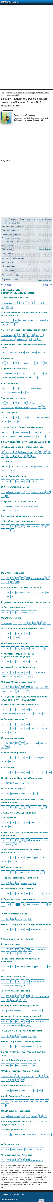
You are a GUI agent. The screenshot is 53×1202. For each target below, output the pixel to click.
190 (12, 648)
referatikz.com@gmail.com (9, 1200)
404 (32, 996)
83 (3, 452)
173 (49, 623)
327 (22, 857)
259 (37, 728)
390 (2, 970)
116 (2, 492)
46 (16, 388)
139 (27, 578)
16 (3, 324)
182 (37, 633)
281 (17, 772)
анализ (26, 388)
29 (3, 363)
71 (7, 432)
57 (44, 407)
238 (18, 713)
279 (7, 772)
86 (16, 452)
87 (36, 452)
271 (2, 757)
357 (22, 904)
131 (2, 530)
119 (48, 492)
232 (12, 709)
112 (22, 481)
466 (2, 1116)
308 (27, 822)
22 (33, 335)
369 (12, 929)
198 (7, 661)
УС (7, 306)
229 (27, 691)
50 (7, 403)
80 (7, 436)
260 (42, 728)
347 (12, 893)
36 (24, 373)
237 (37, 709)
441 (12, 1065)
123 (22, 510)
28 (44, 352)
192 (22, 648)
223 (32, 687)
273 (12, 757)
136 (12, 578)
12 (7, 320)
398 (2, 996)
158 (7, 596)
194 (32, 648)
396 (27, 981)
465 (7, 1105)
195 (37, 648)
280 (12, 772)
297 (7, 807)
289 (28, 783)
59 (7, 417)
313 (15, 826)
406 (7, 999)
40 (42, 373)
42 (39, 377)
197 (2, 661)
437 (2, 1065)
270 (7, 747)
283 (27, 772)
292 (32, 783)
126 (12, 526)
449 (7, 1080)
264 (7, 743)
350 (27, 893)
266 (17, 743)
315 (7, 840)
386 (7, 966)
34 (15, 373)
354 (7, 904)
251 (46, 724)
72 (12, 432)
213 (30, 676)
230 (2, 709)
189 (7, 648)
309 (32, 822)
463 (41, 1101)
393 (12, 981)
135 (7, 578)
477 (41, 1149)
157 (2, 596)
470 (45, 1116)
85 (12, 452)
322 (20, 844)
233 (17, 709)
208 (12, 672)
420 (32, 1021)
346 (7, 893)
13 (12, 320)
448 (2, 1080)
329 (15, 861)
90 (49, 452)
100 (7, 466)
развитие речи (37, 388)
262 (15, 732)
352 (49, 893)
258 (32, 728)
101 (12, 466)
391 (2, 981)
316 (12, 840)
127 (17, 526)
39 (37, 373)
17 (16, 324)
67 (19, 421)
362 (12, 919)
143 (17, 582)
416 (12, 1021)
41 (46, 373)
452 (22, 1080)
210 (22, 672)
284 (32, 772)
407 (24, 999)
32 (16, 363)
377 (17, 949)
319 (27, 840)
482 (22, 1160)
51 (12, 403)
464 (46, 1101)
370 (17, 929)
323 (2, 857)
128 (22, 526)
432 (12, 1046)
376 (12, 949)
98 (34, 456)
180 (27, 633)
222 (27, 687)
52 (16, 403)
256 (22, 728)
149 (12, 592)
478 (2, 1160)
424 (7, 1036)
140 (47, 578)
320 (46, 840)
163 (17, 612)
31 (12, 363)
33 (20, 363)
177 (12, 633)
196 (46, 648)
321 (2, 844)
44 (7, 388)
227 (46, 687)
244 (12, 724)
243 (7, 724)
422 (28, 1025)
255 (17, 728)
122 (35, 506)
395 (22, 981)
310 (37, 822)
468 (23, 1116)
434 (22, 1046)
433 (17, 1046)
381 (2, 953)
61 (16, 417)
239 (23, 713)
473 (7, 1134)
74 (36, 432)
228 (22, 691)
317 (17, 840)
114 (32, 481)
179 (22, 633)
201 (22, 661)
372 (27, 929)
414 (2, 1021)
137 (17, 578)
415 (7, 1021)
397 (29, 985)
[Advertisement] (26, 31)
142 (7, 582)
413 (45, 1010)
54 (25, 403)
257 (27, 728)
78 (49, 432)
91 (3, 456)
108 (2, 481)
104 (26, 466)
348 (17, 893)
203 (27, 661)
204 (36, 661)
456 (2, 1090)
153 (37, 592)
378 (22, 949)
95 (20, 456)
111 (17, 481)
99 (3, 466)
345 (2, 893)
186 (7, 637)
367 (7, 929)
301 (27, 807)
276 (27, 757)
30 (7, 363)
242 (2, 724)
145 (2, 592)
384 (29, 953)
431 (7, 1046)
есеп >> (47, 284)
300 (22, 807)
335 (32, 872)
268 (41, 743)
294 (7, 793)
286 (2, 783)
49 (3, 403)
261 (46, 728)
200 (17, 661)
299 (17, 807)
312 (46, 822)
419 (27, 1021)
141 (2, 582)
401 (17, 996)
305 (12, 822)
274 (17, 757)
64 (29, 417)
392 (7, 981)
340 (7, 882)
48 (28, 392)
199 (12, 661)
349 (22, 893)
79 (3, 436)
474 (2, 1138)
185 (2, 637)
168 (24, 623)
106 (2, 470)
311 (42, 822)
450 (12, 1080)
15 (48, 320)
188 (2, 648)
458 (7, 1090)
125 (7, 526)
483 (27, 1160)
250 (42, 724)
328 (42, 857)
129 (42, 526)
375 (7, 949)
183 (42, 633)
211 (27, 672)
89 (45, 452)
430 (2, 1046)
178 (17, 633)
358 (2, 908)
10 (12, 306)
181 (32, 633)
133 (2, 567)
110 (12, 481)
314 (2, 840)
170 (34, 623)
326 (17, 857)
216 (2, 687)
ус (3, 747)
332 (7, 872)
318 (22, 840)
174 (2, 633)
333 (12, 872)
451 (17, 1080)
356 (17, 904)
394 (17, 981)
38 (33, 373)
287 (7, 783)
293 (2, 793)
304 (7, 822)
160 (2, 612)
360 (2, 919)
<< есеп (6, 284)
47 (20, 388)
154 (42, 592)
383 (20, 953)
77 (45, 432)
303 (2, 822)
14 (16, 320)
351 (32, 893)
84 (7, 452)
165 (34, 612)
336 (42, 872)
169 (29, 623)
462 (37, 1101)
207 (7, 672)
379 (27, 949)
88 (40, 452)
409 (2, 1010)
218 (12, 687)
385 (2, 966)
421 (23, 1025)
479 (7, 1160)
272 (7, 757)
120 (7, 496)
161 (7, 612)
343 (34, 882)
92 (7, 456)
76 (40, 432)
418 (22, 1021)
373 (2, 933)
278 (2, 772)
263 (2, 743)
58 (3, 417)
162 (12, 612)
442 (17, 1065)
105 (31, 466)
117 (23, 492)
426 (12, 1036)
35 (19, 373)
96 (25, 456)
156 (47, 592)
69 (3, 432)
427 (17, 1036)
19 (19, 335)
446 (41, 1076)
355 (12, 904)
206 (2, 672)
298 (12, 807)
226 (42, 687)
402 (22, 996)
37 (28, 373)
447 (46, 1076)
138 (22, 578)
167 (19, 623)
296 (2, 807)
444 (36, 1076)
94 (16, 456)
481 (17, 1160)
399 (7, 996)
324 (7, 857)
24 (42, 335)
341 (12, 882)
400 (12, 996)
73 (31, 432)
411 (23, 1010)
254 (12, 728)
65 (34, 417)
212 (32, 672)
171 (39, 623)
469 (28, 1116)
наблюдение (6, 303)
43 (3, 388)
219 (17, 687)
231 (7, 709)
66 (10, 421)
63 (25, 417)
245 (17, 724)
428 (34, 1036)
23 (37, 335)
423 (2, 1036)
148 (7, 592)
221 (22, 687)
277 (15, 761)
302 (44, 807)
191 (17, 648)
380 (32, 949)
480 (12, 1160)
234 (22, 709)
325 (12, 857)
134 (2, 578)
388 (17, 966)
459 (40, 1090)
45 (12, 388)
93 (12, 456)
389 (22, 966)
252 (2, 728)
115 (41, 481)
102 (17, 466)
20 (24, 335)
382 (7, 953)
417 (17, 1021)
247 (27, 724)
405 (2, 999)
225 (37, 687)
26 (3, 352)
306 (17, 822)
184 (46, 633)
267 (22, 743)
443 (34, 1065)
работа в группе (26, 320)
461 (32, 1101)
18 (15, 335)
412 (28, 1010)
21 (28, 335)
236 (32, 709)
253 (7, 728)
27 (7, 352)
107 (12, 470)
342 (17, 882)
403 (27, 996)
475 (2, 1149)
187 (17, 637)
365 (2, 929)
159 (12, 596)
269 (46, 743)
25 (39, 339)
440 (7, 1065)
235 (27, 709)
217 (7, 687)
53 (20, 403)
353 (2, 904)
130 (47, 526)
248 (32, 724)
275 (22, 757)
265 (12, 743)
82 (44, 436)
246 (22, 724)
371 (22, 929)
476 (7, 1149)
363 (29, 919)
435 (39, 1046)
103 (22, 466)
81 (34, 436)
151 (32, 592)
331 (2, 872)
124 (2, 526)
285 (49, 772)
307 (22, 822)
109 (7, 481)
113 (27, 481)
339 (2, 882)
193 (27, 648)
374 (2, 949)
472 (2, 1134)
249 (37, 724)
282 (22, 772)
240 (35, 713)
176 (7, 633)
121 (30, 506)
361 (7, 919)
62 (20, 417)
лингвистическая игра (10, 392)
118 (28, 492)
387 (12, 966)
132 (7, 530)
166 (15, 623)
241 (45, 713)
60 (12, 417)
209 (17, 672)
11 (3, 320)
